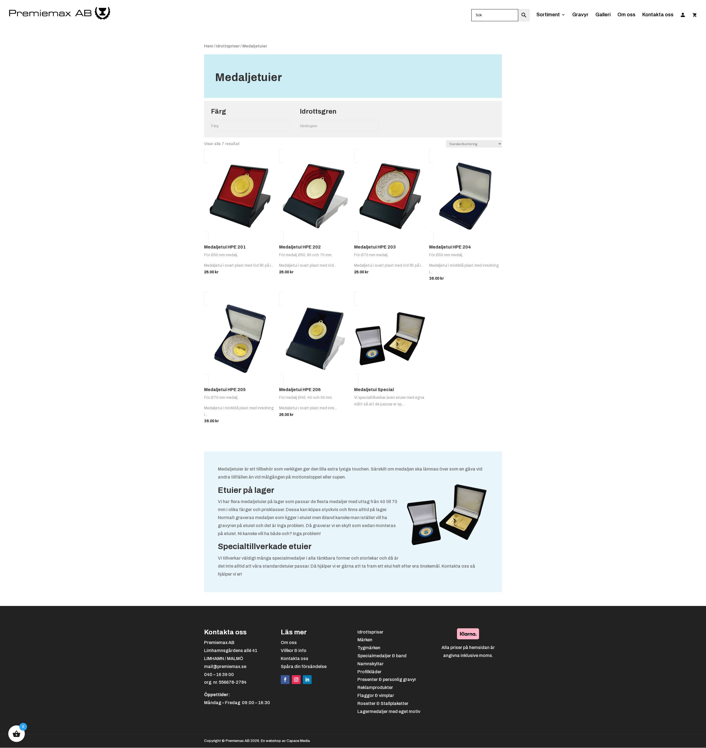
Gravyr (580, 15)
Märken (364, 639)
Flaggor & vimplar (375, 695)
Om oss (626, 15)
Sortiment (548, 15)
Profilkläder (369, 671)
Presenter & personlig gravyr (386, 679)
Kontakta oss (657, 15)
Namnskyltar (370, 663)
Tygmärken (368, 647)
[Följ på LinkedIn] (307, 679)
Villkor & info (293, 650)
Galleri (603, 15)
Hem (208, 46)
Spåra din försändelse (304, 666)
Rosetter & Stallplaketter (382, 703)
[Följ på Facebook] (285, 679)
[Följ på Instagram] (296, 679)
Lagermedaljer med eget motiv (388, 711)
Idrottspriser (228, 46)
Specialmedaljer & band (382, 655)
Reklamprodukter (375, 687)
